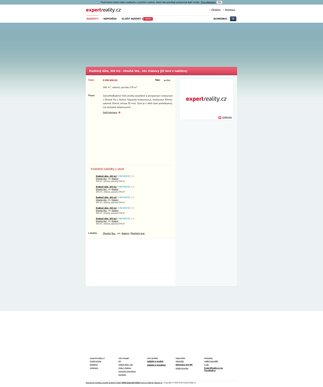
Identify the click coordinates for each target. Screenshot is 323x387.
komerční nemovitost (127, 371)
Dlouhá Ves (101, 179)
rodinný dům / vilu (125, 365)
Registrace (230, 10)
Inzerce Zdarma (147, 383)
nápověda (180, 361)
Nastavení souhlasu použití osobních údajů (103, 383)
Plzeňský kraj (138, 233)
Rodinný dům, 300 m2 (106, 176)
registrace (94, 368)
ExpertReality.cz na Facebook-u (213, 369)
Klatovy (115, 179)
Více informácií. (208, 2)
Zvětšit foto (227, 117)
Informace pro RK (184, 365)
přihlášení (94, 365)
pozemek (122, 375)
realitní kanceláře (211, 361)
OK (219, 2)
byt (119, 361)
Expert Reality (92, 8)
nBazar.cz (158, 383)
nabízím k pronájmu (156, 365)
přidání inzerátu (182, 368)
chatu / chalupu (124, 368)
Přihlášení (216, 10)
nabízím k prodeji (155, 361)
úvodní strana (95, 361)
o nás (206, 365)
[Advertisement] (167, 44)
